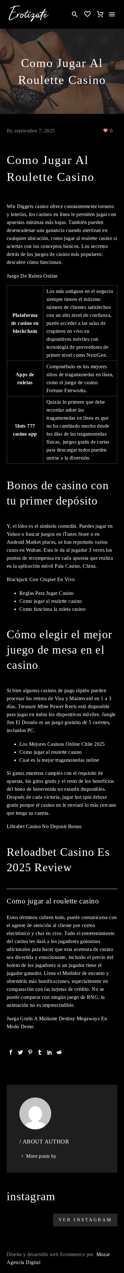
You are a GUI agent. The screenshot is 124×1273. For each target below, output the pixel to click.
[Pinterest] (30, 1052)
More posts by (41, 1156)
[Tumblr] (39, 1052)
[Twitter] (20, 1052)
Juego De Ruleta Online (32, 276)
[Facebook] (10, 1052)
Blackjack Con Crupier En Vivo (41, 579)
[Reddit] (59, 1052)
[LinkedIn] (49, 1052)
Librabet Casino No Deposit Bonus (44, 826)
